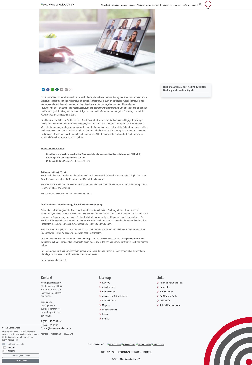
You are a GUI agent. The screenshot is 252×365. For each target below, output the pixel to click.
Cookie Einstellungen (11, 328)
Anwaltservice (152, 5)
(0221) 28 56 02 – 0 (52, 321)
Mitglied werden (109, 309)
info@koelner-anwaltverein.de (57, 328)
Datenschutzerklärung (121, 352)
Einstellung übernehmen (21, 355)
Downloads (165, 300)
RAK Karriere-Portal (168, 296)
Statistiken (11, 347)
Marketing (11, 351)
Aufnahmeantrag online (171, 282)
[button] (200, 4)
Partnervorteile (109, 300)
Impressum (105, 352)
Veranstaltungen (128, 5)
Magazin (140, 5)
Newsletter (165, 287)
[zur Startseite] (57, 4)
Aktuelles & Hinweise (110, 5)
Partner (177, 5)
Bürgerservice (166, 5)
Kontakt (194, 5)
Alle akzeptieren (21, 361)
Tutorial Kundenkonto (170, 305)
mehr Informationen (10, 340)
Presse (105, 314)
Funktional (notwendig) (15, 344)
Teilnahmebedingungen (141, 352)
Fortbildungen (166, 291)
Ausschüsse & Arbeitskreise (114, 296)
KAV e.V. (185, 5)
